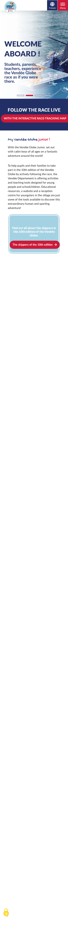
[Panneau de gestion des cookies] (6, 912)
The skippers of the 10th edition (33, 244)
